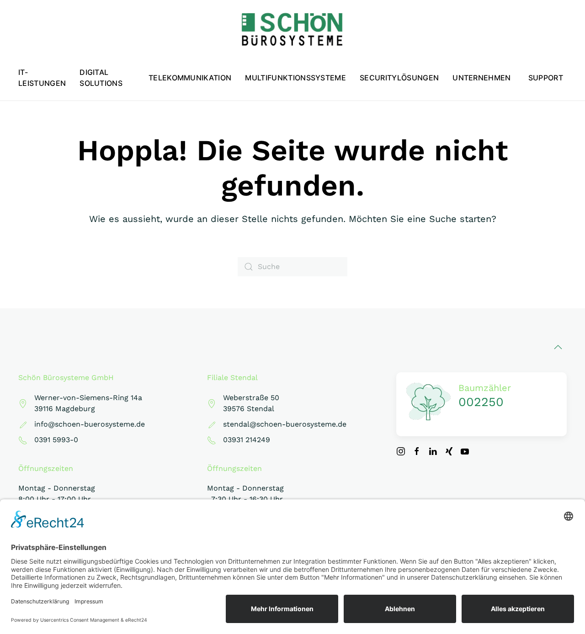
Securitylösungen (399, 77)
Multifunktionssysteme (295, 77)
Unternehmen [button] (481, 77)
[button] (558, 347)
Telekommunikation (190, 77)
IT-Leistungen (42, 78)
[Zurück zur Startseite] (292, 29)
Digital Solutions (101, 78)
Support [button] (545, 77)
